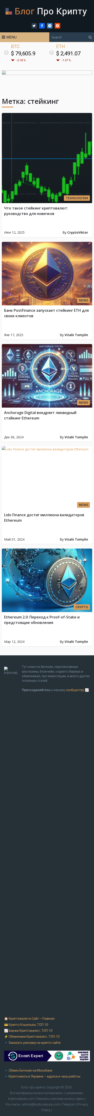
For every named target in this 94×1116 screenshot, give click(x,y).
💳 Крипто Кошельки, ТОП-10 (26, 1025)
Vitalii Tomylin (76, 335)
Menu (11, 37)
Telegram (69, 1104)
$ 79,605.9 (23, 53)
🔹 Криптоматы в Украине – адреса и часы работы (42, 1076)
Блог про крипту (33, 1087)
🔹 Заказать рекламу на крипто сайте (32, 1042)
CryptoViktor (77, 232)
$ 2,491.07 (68, 53)
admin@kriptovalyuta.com (41, 1104)
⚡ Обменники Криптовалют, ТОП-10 (32, 1036)
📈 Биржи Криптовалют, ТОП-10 (28, 1030)
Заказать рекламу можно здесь (60, 1099)
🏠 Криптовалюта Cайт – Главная (29, 1018)
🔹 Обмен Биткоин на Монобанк (28, 1070)
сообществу (75, 690)
